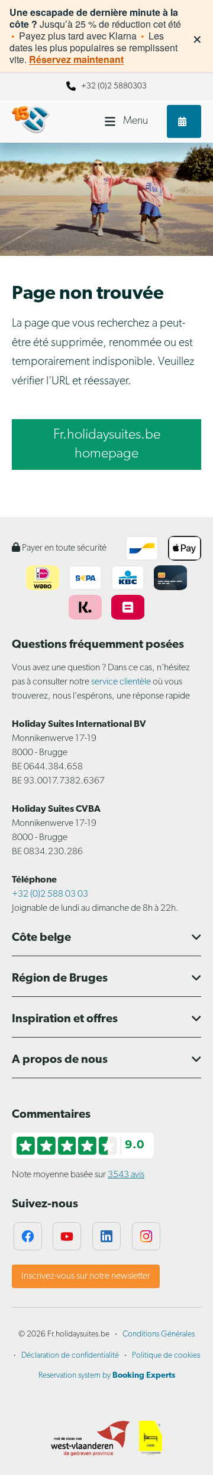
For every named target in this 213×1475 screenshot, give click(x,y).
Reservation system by (106, 1375)
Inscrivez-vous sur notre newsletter (85, 1276)
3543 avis (126, 1175)
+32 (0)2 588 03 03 (50, 894)
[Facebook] (28, 1236)
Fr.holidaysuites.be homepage (106, 444)
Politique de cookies (166, 1355)
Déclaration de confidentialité (70, 1355)
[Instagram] (146, 1236)
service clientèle (121, 682)
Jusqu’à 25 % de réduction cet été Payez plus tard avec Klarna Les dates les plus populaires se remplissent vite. (95, 35)
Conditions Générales (158, 1334)
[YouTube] (67, 1236)
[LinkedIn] (106, 1236)
